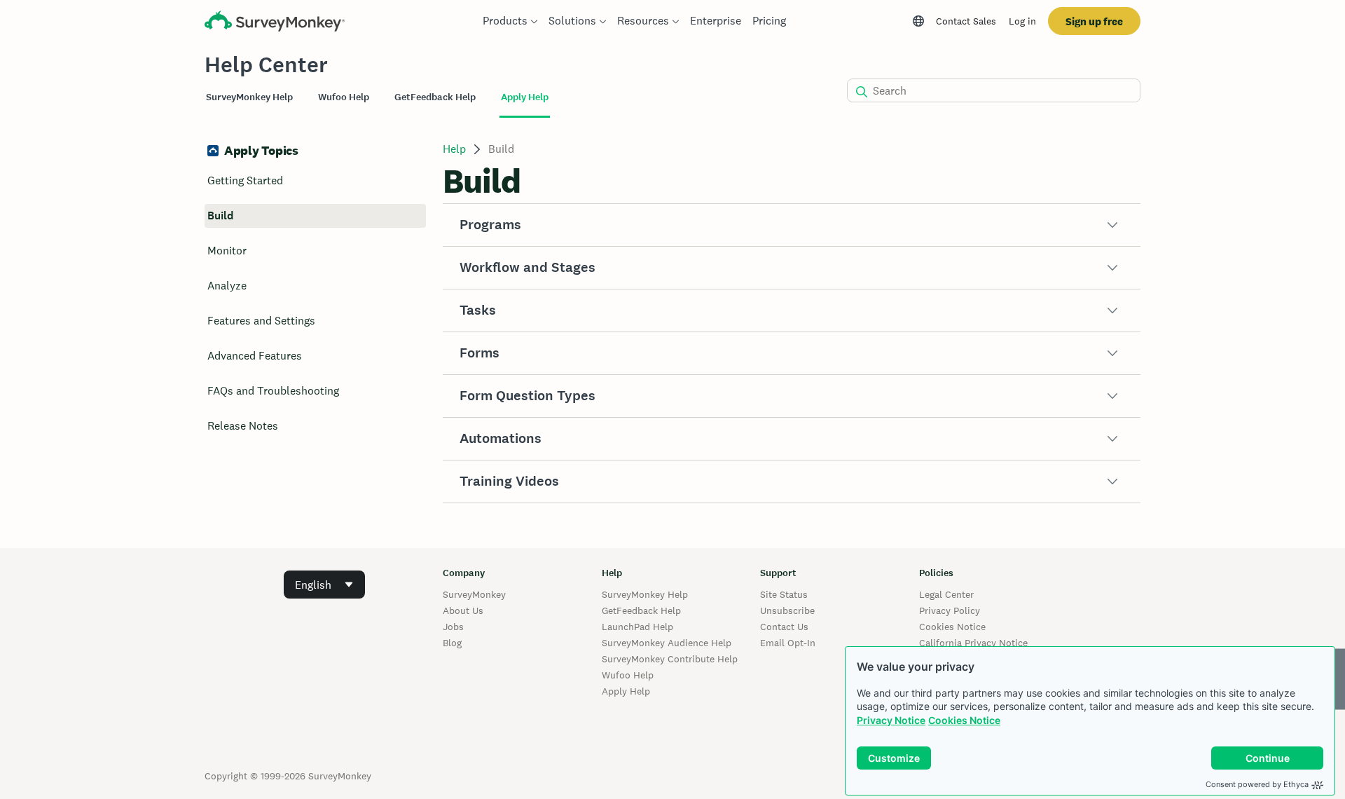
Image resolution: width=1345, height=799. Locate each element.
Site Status (784, 594)
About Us (463, 610)
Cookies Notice (964, 720)
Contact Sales (966, 21)
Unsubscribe (787, 610)
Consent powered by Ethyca (1257, 784)
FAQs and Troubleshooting (273, 390)
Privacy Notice (891, 720)
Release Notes (242, 425)
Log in (1022, 21)
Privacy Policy (949, 610)
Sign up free (1094, 21)
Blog (452, 642)
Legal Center (946, 594)
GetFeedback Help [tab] (435, 97)
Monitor (227, 250)
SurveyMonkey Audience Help (666, 642)
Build (220, 215)
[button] (791, 225)
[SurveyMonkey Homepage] (275, 23)
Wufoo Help (628, 675)
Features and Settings (261, 320)
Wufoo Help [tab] (343, 97)
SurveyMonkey (474, 594)
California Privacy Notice (973, 642)
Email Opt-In (787, 642)
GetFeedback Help (641, 610)
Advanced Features (254, 355)
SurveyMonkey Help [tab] (249, 97)
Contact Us (784, 626)
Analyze (227, 285)
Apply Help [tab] (525, 97)
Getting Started (245, 180)
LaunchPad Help (637, 626)
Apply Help (626, 691)
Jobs (453, 626)
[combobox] (324, 585)
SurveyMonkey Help (645, 594)
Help (454, 149)
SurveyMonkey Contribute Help (670, 659)
